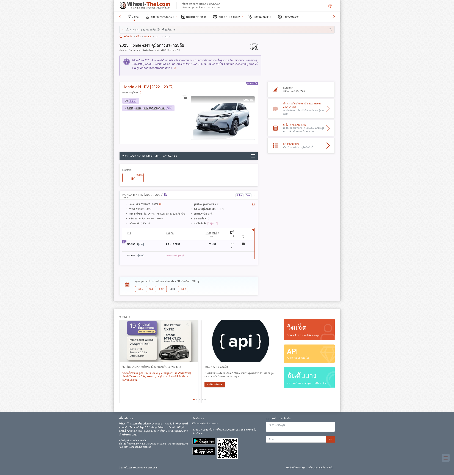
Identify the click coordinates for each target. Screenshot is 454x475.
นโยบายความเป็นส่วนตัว (320, 467)
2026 (140, 289)
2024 (161, 289)
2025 (150, 289)
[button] (227, 30)
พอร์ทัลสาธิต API (214, 384)
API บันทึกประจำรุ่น (296, 467)
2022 (183, 289)
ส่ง (330, 439)
